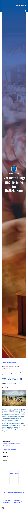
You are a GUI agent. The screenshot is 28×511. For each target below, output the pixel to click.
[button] (25, 11)
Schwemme (14, 474)
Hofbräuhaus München (9, 449)
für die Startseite (8, 444)
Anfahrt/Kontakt (20, 5)
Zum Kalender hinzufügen (14, 492)
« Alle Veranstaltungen (9, 362)
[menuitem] (25, 5)
